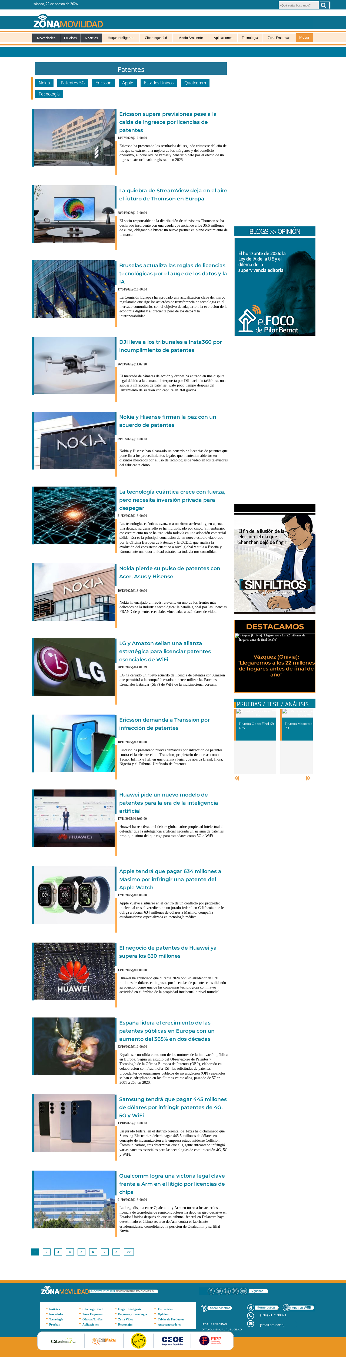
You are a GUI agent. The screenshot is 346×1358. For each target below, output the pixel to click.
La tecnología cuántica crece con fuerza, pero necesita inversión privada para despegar (172, 500)
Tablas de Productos (171, 1319)
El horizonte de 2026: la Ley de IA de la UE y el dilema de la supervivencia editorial (262, 261)
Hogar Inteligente (121, 38)
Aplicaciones (223, 38)
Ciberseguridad (156, 38)
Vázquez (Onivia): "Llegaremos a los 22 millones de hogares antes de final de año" (276, 666)
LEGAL (206, 1324)
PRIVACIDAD (219, 1324)
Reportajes (125, 1324)
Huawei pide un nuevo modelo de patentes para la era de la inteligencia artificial (168, 803)
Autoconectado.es (169, 1324)
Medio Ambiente (190, 38)
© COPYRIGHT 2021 (103, 1291)
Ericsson (103, 82)
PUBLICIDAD (234, 1329)
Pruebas (70, 38)
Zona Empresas (279, 38)
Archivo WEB (301, 1308)
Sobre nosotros (220, 1308)
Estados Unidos (159, 82)
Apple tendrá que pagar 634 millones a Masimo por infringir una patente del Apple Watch (170, 879)
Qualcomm (195, 82)
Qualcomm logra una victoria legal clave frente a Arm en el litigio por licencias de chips (172, 1184)
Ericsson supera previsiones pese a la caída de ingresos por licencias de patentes (168, 122)
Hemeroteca (266, 1307)
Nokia (44, 82)
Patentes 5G (73, 82)
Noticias (91, 38)
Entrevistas (165, 1309)
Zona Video (125, 1319)
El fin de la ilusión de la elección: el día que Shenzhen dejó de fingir (262, 537)
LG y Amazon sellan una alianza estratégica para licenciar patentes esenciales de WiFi (165, 651)
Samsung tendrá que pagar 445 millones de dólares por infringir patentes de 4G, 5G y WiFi (173, 1107)
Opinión (163, 1314)
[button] (324, 5)
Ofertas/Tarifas (92, 1319)
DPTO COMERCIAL (213, 1329)
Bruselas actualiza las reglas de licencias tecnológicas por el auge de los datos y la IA (173, 273)
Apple (127, 82)
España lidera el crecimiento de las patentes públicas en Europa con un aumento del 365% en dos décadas (167, 1031)
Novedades (46, 38)
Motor (304, 37)
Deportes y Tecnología (132, 1314)
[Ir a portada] (172, 19)
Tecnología (250, 38)
